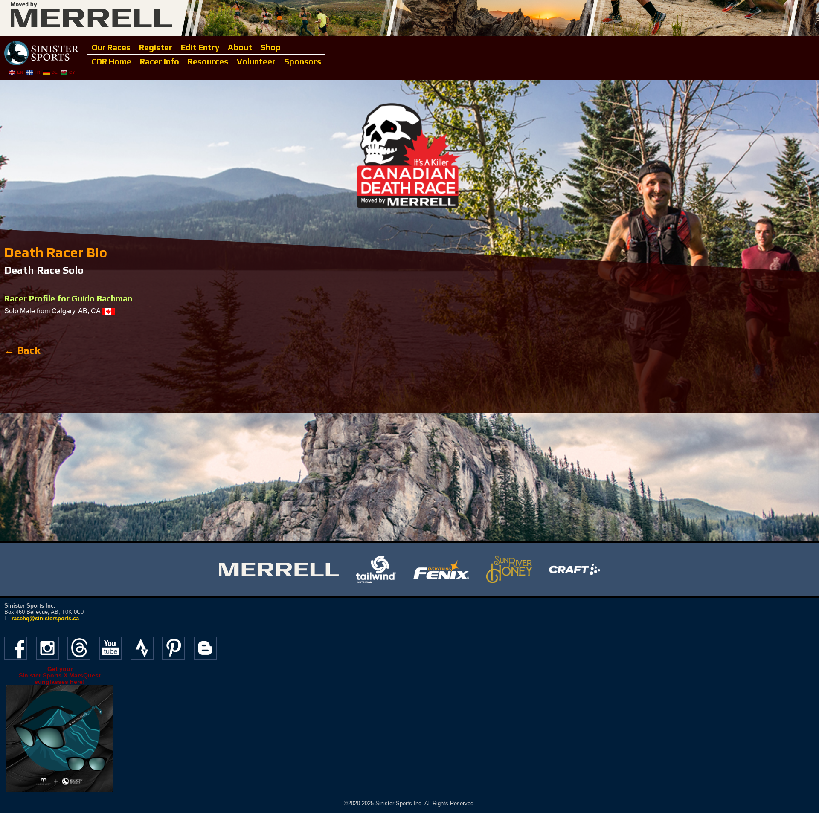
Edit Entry (200, 47)
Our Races (111, 47)
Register (155, 47)
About (240, 47)
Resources (208, 61)
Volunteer (256, 61)
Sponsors (302, 61)
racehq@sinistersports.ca (45, 618)
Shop (271, 47)
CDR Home (111, 61)
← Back (22, 350)
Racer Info (159, 61)
